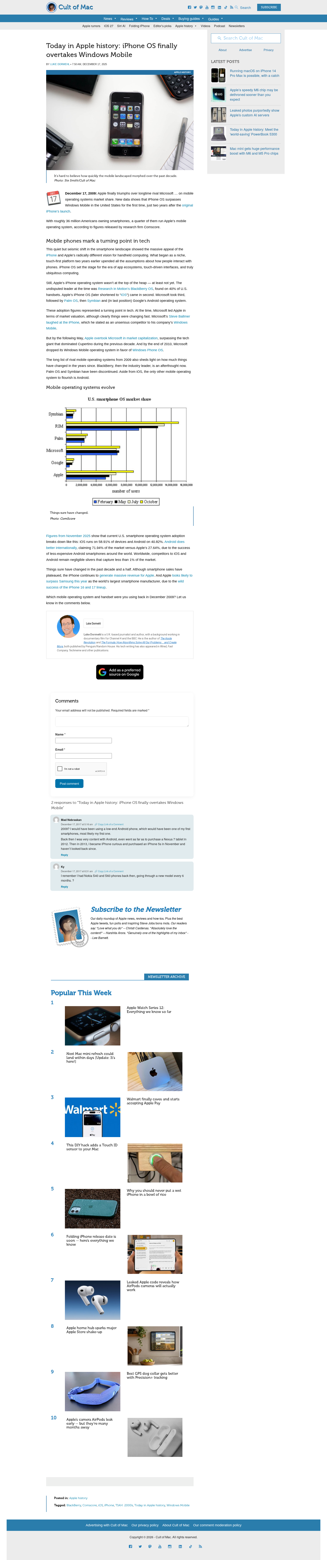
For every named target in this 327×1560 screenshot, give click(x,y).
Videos (205, 26)
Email (60, 749)
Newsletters (237, 26)
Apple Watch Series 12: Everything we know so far (149, 1010)
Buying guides (189, 18)
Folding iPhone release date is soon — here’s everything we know (91, 1240)
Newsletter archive (166, 977)
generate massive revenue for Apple (127, 575)
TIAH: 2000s (124, 1505)
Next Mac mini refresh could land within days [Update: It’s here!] (90, 1058)
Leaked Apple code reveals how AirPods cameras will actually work (153, 1286)
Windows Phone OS (147, 350)
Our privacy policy (145, 1525)
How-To (147, 18)
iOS (124, 295)
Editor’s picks (162, 26)
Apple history (184, 26)
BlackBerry (74, 1505)
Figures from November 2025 (68, 536)
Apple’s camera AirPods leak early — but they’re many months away (89, 1423)
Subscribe (269, 7)
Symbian (93, 301)
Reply (64, 855)
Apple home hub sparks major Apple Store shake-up (91, 1330)
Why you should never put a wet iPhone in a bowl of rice (154, 1192)
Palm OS (71, 301)
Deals (165, 18)
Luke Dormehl (60, 64)
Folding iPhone (139, 26)
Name (60, 734)
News (108, 18)
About (223, 50)
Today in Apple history (149, 1505)
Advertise (245, 50)
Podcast (219, 26)
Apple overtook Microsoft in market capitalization (121, 338)
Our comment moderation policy (217, 1525)
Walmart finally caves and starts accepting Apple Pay (153, 1101)
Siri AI (121, 26)
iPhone (51, 255)
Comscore (90, 1505)
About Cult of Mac (175, 1525)
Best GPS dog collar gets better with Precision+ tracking (152, 1375)
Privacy (269, 50)
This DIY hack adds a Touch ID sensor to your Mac (92, 1147)
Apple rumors (91, 26)
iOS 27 (108, 26)
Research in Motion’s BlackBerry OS (125, 289)
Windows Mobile (178, 1505)
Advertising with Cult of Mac (107, 1525)
